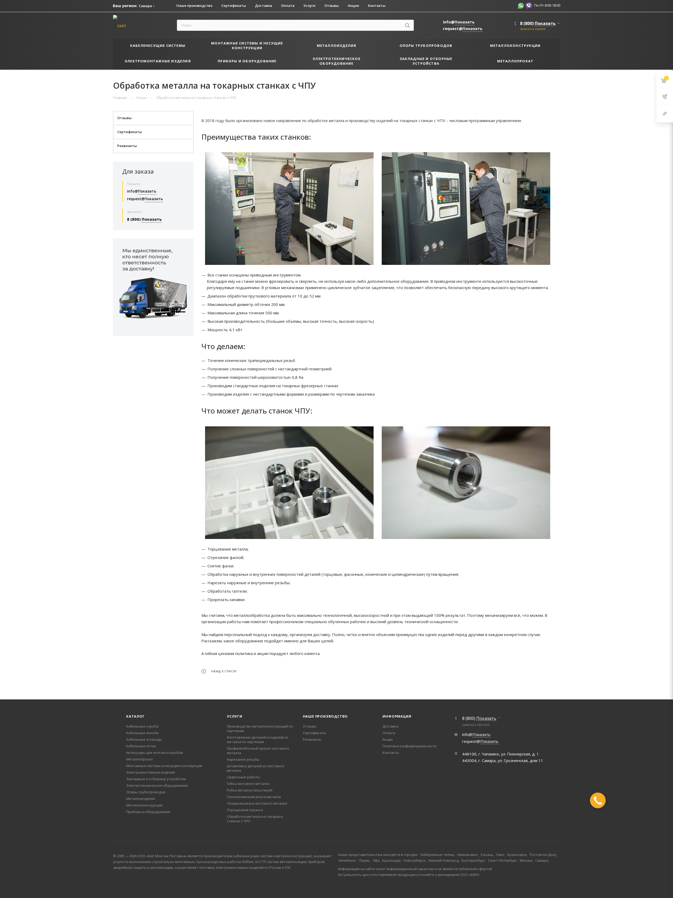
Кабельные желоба (142, 732)
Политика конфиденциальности (409, 746)
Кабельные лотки (141, 746)
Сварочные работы (243, 777)
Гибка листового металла (248, 783)
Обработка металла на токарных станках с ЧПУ (255, 818)
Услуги (234, 716)
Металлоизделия (140, 798)
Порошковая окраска (245, 810)
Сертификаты (314, 732)
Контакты (391, 752)
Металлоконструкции (144, 805)
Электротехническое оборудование (157, 785)
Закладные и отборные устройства (156, 778)
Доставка (391, 726)
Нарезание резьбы (243, 759)
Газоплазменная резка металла (254, 796)
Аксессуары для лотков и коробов (154, 752)
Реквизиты (312, 739)
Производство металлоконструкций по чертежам (260, 728)
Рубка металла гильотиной (249, 790)
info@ (459, 21)
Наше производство (325, 716)
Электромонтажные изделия (150, 772)
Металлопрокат (139, 759)
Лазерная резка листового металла (257, 803)
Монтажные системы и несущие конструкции (164, 765)
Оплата (389, 732)
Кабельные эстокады (144, 739)
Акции (388, 739)
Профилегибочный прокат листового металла (258, 750)
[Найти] (407, 25)
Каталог (135, 716)
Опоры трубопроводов (145, 792)
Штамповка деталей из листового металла (255, 768)
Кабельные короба (142, 726)
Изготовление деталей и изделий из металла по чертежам (257, 739)
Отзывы (310, 726)
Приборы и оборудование (148, 811)
